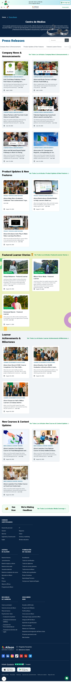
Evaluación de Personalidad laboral (8, 626)
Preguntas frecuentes (25, 647)
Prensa (4, 581)
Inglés (3, 539)
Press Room (13, 17)
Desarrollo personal (7, 528)
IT (19, 528)
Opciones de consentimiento (29, 674)
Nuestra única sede (7, 566)
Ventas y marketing (24, 536)
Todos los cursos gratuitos (29, 566)
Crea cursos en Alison (28, 614)
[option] (15, 76)
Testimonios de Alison (28, 569)
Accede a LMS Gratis (28, 605)
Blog (3, 578)
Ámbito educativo (24, 539)
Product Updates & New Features (34, 47)
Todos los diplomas (27, 563)
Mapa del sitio (51, 674)
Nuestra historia (6, 557)
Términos (18, 674)
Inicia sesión (65, 7)
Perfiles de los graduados (29, 572)
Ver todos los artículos (48, 54)
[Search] (3, 6)
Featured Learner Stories (54, 47)
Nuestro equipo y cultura (8, 563)
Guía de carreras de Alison (9, 608)
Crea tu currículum (7, 605)
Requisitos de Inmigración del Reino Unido (33, 631)
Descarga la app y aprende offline (31, 616)
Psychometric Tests (7, 614)
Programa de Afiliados (28, 608)
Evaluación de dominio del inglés (10, 631)
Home (4, 17)
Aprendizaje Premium (28, 578)
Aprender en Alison (7, 575)
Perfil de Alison (26, 611)
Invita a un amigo (27, 625)
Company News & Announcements (10, 47)
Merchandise (25, 637)
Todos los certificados (28, 560)
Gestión (4, 531)
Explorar (1, 7)
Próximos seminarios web (29, 634)
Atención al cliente (24, 650)
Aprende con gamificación (29, 622)
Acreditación (25, 557)
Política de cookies (42, 674)
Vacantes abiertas (7, 569)
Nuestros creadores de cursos (10, 572)
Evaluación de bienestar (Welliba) (9, 620)
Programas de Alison (7, 587)
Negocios (21, 531)
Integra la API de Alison (28, 619)
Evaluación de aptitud (9, 616)
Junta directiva (6, 560)
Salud (20, 533)
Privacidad (12, 674)
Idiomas (4, 533)
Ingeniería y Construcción (8, 536)
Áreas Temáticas (27, 575)
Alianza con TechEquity (28, 628)
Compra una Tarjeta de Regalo (30, 581)
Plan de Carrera (6, 611)
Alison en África (6, 584)
